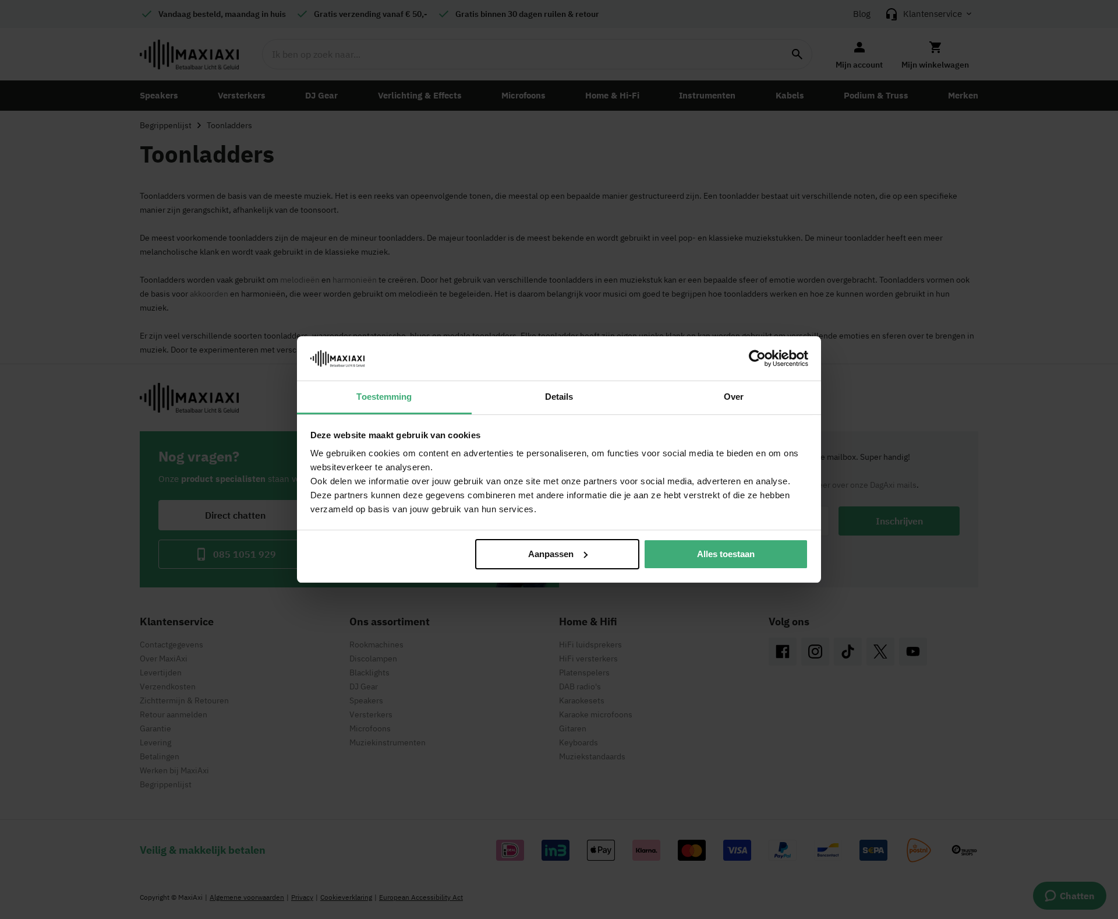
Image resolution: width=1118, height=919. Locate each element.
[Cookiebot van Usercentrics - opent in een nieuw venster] (757, 358)
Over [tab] (734, 397)
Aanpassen (551, 554)
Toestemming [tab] (384, 397)
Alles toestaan (726, 554)
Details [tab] (559, 397)
